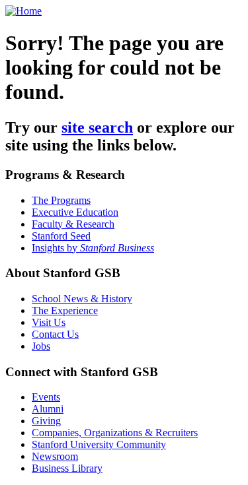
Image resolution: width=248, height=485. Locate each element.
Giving (46, 420)
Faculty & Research (73, 224)
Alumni (47, 408)
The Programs (61, 200)
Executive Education (75, 212)
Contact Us (55, 334)
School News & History (82, 298)
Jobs (41, 346)
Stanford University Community (99, 444)
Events (46, 397)
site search (97, 127)
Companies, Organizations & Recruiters (115, 432)
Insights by (93, 247)
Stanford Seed (61, 236)
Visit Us (48, 322)
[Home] (23, 10)
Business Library (67, 468)
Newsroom (55, 456)
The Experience (65, 310)
